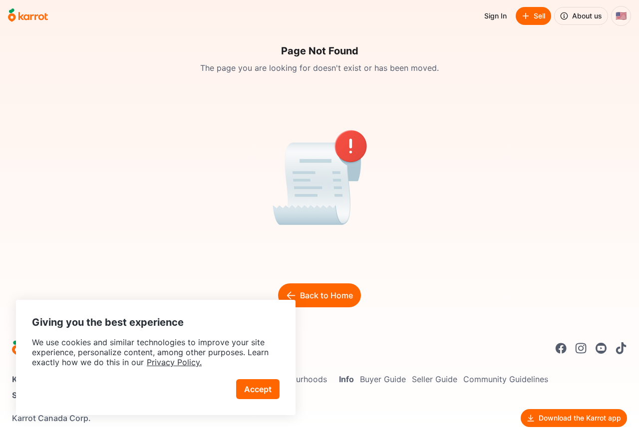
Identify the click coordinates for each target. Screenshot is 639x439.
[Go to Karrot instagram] (581, 348)
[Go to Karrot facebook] (561, 348)
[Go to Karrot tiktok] (621, 348)
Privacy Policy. (174, 362)
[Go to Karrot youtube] (601, 348)
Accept (258, 389)
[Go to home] (28, 15)
